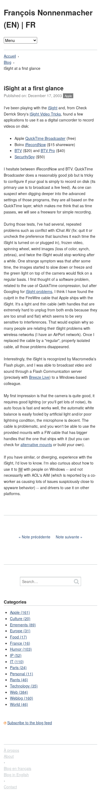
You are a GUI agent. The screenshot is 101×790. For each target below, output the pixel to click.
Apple (68, 96)
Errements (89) (23, 624)
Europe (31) (20, 630)
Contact (10, 786)
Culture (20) (20, 618)
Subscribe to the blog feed (29, 722)
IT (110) (17, 661)
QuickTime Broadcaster (45, 138)
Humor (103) (21, 649)
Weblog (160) (21, 698)
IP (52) (16, 655)
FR (31, 24)
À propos (11, 750)
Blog (7, 62)
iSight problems (39, 291)
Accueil (10, 56)
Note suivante (67, 536)
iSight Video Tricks (45, 114)
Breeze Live (39, 377)
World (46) (19, 704)
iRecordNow (35, 144)
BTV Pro (48, 150)
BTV (18, 150)
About (9, 756)
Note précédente (36, 536)
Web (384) (19, 692)
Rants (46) (19, 679)
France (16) (20, 643)
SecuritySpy (25, 156)
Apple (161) (20, 612)
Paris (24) (18, 667)
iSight (52, 107)
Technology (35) (24, 686)
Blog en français (17, 768)
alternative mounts (36, 444)
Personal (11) (21, 673)
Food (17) (18, 637)
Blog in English (16, 774)
